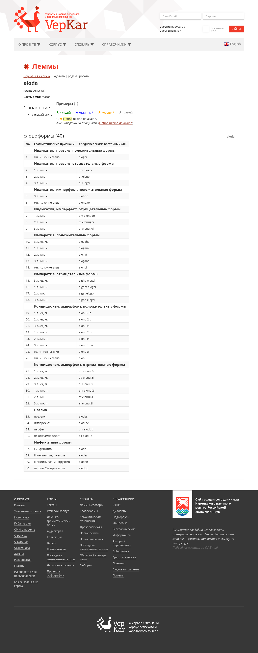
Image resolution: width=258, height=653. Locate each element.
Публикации (22, 523)
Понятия (119, 563)
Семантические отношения (91, 519)
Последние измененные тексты (61, 557)
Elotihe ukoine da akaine (115, 123)
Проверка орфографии (55, 573)
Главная (19, 505)
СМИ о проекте (24, 529)
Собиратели (121, 551)
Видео (51, 543)
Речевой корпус (58, 511)
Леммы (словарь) (91, 505)
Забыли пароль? (170, 30)
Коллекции (54, 537)
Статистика (22, 547)
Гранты (19, 566)
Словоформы (89, 511)
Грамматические (124, 557)
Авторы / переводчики (122, 543)
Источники (21, 517)
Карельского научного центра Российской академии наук (213, 507)
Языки (117, 505)
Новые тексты (56, 549)
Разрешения (22, 560)
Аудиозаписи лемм (126, 569)
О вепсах (20, 535)
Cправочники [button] (114, 44)
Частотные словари (60, 565)
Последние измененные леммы (94, 547)
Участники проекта (27, 511)
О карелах (21, 541)
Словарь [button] (82, 44)
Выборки (86, 565)
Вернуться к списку (37, 76)
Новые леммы (89, 533)
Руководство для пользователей (25, 574)
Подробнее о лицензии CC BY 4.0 (195, 547)
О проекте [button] (27, 44)
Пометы (118, 575)
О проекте (22, 499)
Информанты (122, 535)
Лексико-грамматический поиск (58, 521)
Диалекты (119, 511)
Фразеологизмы (91, 527)
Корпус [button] (55, 44)
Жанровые (120, 523)
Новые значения (91, 539)
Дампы (19, 554)
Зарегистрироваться (173, 26)
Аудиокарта (55, 531)
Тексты (52, 505)
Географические (124, 529)
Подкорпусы (121, 517)
